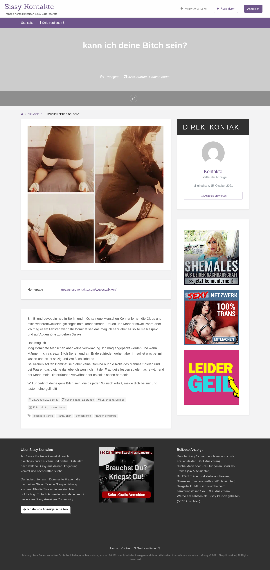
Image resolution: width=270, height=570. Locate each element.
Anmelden (253, 8)
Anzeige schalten (196, 8)
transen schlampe (106, 415)
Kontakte (213, 171)
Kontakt (126, 548)
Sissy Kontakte (29, 6)
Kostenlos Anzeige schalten (47, 509)
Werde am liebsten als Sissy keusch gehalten (208, 496)
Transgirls (112, 77)
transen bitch (83, 415)
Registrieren (228, 8)
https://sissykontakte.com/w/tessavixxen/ (88, 289)
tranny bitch (64, 415)
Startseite (27, 22)
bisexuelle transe (43, 415)
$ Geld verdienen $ (52, 22)
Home (114, 548)
